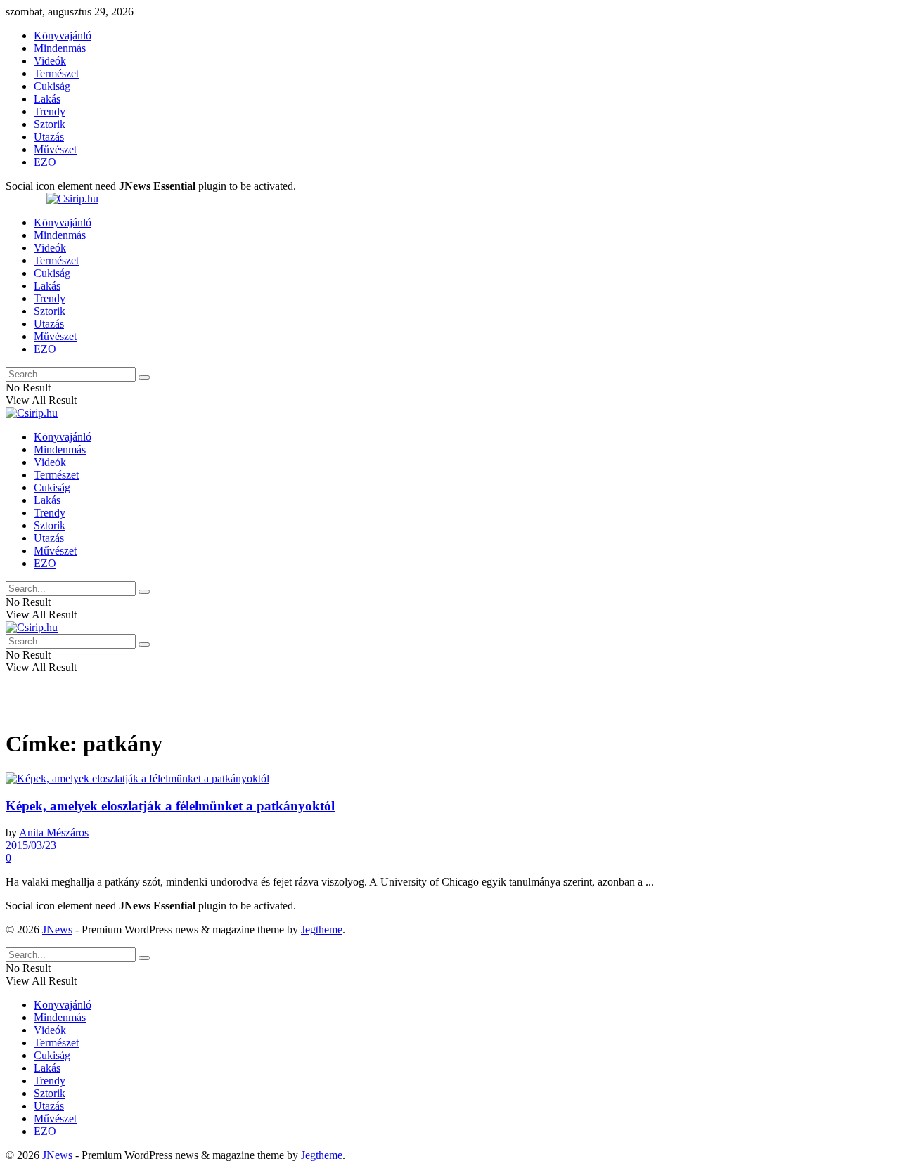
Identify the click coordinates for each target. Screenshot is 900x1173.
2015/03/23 (31, 845)
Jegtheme (321, 929)
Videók (50, 61)
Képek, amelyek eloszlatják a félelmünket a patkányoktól (170, 805)
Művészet (55, 149)
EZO (45, 162)
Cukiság (52, 86)
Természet (56, 73)
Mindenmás (60, 48)
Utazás (49, 137)
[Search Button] (144, 377)
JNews (57, 929)
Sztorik (49, 124)
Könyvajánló (62, 35)
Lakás (47, 99)
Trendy (49, 111)
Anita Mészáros (54, 832)
